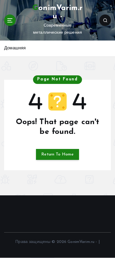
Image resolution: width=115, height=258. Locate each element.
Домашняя (15, 48)
